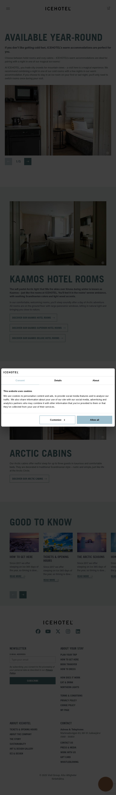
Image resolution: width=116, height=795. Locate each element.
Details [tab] (58, 380)
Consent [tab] (20, 380)
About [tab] (96, 380)
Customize (55, 419)
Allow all (94, 419)
